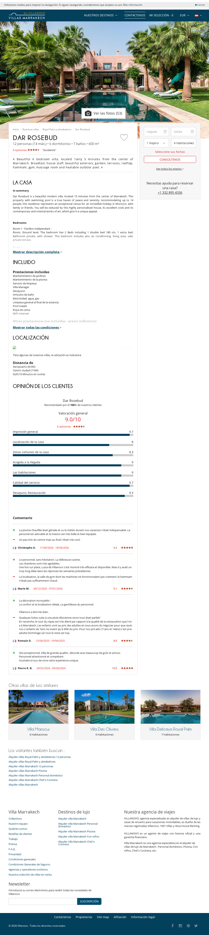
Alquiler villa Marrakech (72, 818)
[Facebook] (172, 926)
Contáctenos (135, 15)
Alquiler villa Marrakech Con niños (78, 836)
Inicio (16, 129)
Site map (103, 917)
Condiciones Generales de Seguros (29, 864)
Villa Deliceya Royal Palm (170, 729)
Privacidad (15, 854)
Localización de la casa (28, 442)
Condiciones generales (22, 859)
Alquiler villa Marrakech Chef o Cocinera (76, 843)
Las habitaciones (24, 472)
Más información (132, 5)
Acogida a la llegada (26, 462)
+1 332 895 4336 (170, 192)
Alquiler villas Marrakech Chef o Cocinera (33, 780)
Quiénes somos (18, 829)
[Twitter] (196, 926)
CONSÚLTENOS (170, 159)
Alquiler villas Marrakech (23, 784)
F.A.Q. (12, 849)
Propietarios (84, 917)
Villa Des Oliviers (104, 729)
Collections (15, 818)
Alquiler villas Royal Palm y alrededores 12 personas (40, 757)
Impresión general (25, 432)
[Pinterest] (188, 926)
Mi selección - (161, 15)
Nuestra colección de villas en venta (30, 874)
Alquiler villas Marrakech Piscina (28, 771)
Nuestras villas (30, 129)
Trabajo (13, 839)
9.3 (131, 493)
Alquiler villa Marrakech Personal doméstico (78, 825)
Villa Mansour (38, 729)
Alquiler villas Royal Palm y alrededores (32, 761)
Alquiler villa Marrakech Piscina (76, 831)
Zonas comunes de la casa (31, 452)
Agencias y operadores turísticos (28, 869)
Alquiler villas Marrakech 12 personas (31, 766)
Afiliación (120, 917)
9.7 (131, 432)
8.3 (131, 452)
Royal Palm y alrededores (57, 129)
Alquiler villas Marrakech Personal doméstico (36, 775)
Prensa (13, 844)
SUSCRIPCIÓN (89, 901)
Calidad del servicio (26, 482)
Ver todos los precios (169, 169)
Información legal (143, 917)
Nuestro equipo (18, 823)
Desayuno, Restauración (29, 493)
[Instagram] (180, 926)
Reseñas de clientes (20, 834)
